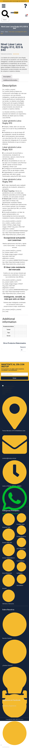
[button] (5, 14)
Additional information (10, 80)
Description (7, 76)
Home (2, 31)
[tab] (7, 76)
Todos (6, 31)
